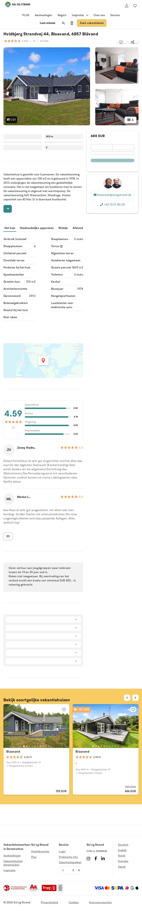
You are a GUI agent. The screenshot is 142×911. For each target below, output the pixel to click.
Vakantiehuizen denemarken (13, 863)
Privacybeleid (49, 902)
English (122, 850)
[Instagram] (88, 858)
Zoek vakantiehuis (92, 23)
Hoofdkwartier (40, 851)
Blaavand (13, 751)
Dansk (122, 867)
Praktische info (68, 857)
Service (115, 15)
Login (62, 851)
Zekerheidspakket (70, 862)
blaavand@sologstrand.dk (114, 195)
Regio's (62, 15)
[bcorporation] (61, 890)
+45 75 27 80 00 (114, 205)
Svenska (123, 861)
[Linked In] (103, 858)
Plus (33, 857)
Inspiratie (9, 870)
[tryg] (50, 890)
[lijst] (135, 5)
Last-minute (47, 23)
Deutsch (123, 845)
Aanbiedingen (43, 15)
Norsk (121, 856)
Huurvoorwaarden (100, 902)
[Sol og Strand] (17, 5)
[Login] (126, 5)
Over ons (99, 15)
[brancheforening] (15, 890)
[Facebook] (95, 858)
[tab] (24, 746)
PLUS (25, 15)
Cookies (74, 902)
